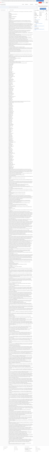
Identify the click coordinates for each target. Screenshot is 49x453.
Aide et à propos (16, 448)
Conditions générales (37, 448)
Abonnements (4, 448)
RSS (3, 449)
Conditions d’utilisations (37, 449)
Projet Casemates (16, 449)
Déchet (36, 22)
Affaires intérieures (38, 19)
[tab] (46, 11)
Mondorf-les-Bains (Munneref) (39, 23)
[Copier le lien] (37, 25)
